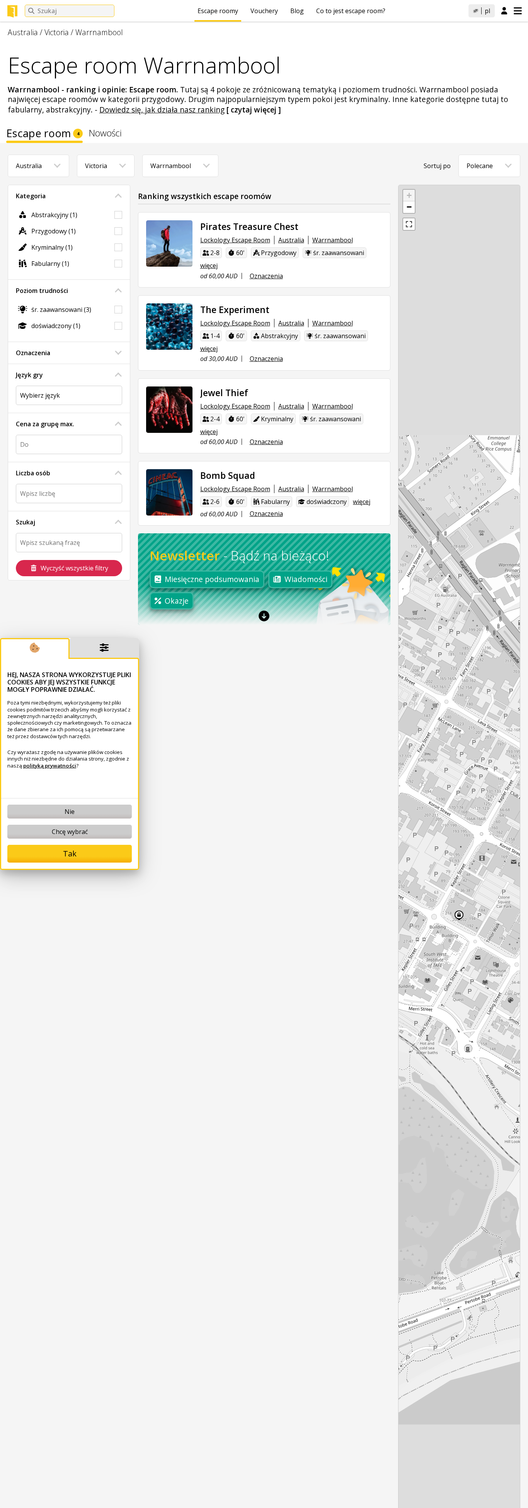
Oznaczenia (33, 353)
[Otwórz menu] (518, 10)
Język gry (29, 375)
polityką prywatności (49, 765)
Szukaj (25, 522)
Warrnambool (99, 32)
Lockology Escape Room (235, 240)
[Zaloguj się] (504, 11)
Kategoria (31, 196)
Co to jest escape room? (350, 11)
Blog (297, 11)
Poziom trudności (42, 290)
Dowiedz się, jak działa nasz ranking (162, 109)
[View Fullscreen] (409, 224)
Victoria (56, 32)
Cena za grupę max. (45, 424)
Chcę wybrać (70, 831)
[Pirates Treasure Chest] (169, 243)
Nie (70, 811)
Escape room (42, 134)
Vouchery (264, 11)
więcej (209, 265)
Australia (23, 32)
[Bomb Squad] (169, 492)
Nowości (105, 134)
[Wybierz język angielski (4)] (69, 395)
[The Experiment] (169, 326)
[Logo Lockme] (12, 11)
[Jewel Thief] (169, 409)
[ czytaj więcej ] (254, 109)
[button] (409, 195)
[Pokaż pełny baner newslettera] (264, 615)
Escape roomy (218, 11)
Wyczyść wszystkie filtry (74, 568)
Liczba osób (33, 473)
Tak (70, 853)
